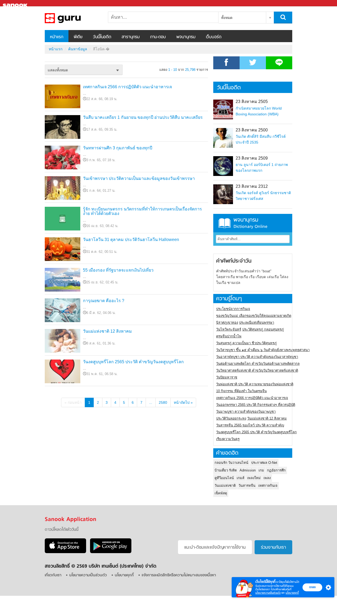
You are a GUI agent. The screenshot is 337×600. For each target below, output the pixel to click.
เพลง (267, 478)
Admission (248, 470)
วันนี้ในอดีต (102, 37)
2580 (163, 402)
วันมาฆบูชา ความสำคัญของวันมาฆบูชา (246, 412)
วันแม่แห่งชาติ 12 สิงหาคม (107, 331)
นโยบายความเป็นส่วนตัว (268, 592)
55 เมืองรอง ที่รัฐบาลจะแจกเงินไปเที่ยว (118, 270)
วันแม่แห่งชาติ (225, 486)
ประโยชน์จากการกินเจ (233, 309)
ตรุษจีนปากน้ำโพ (228, 336)
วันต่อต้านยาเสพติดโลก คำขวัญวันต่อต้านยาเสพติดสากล (258, 364)
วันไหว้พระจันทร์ (228, 329)
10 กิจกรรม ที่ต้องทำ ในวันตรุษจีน (241, 391)
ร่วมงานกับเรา (273, 547)
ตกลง (312, 587)
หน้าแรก (56, 37)
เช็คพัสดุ (221, 493)
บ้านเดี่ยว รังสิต (226, 470)
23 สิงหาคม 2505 (252, 101)
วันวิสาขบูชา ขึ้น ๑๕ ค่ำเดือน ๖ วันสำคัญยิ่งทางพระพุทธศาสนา (263, 350)
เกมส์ (240, 478)
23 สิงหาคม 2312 (252, 186)
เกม (261, 470)
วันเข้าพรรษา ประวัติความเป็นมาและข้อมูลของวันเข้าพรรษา (139, 178)
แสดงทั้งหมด (58, 70)
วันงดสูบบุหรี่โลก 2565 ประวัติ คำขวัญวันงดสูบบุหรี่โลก (133, 362)
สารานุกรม (131, 37)
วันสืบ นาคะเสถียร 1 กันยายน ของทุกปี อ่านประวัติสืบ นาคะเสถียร (143, 117)
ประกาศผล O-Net (264, 463)
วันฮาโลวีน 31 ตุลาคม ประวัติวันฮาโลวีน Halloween (131, 239)
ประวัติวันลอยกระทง (231, 418)
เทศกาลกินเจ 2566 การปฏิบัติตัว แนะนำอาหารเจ (127, 87)
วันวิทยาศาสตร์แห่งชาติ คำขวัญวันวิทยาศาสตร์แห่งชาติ (257, 370)
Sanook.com (16, 3)
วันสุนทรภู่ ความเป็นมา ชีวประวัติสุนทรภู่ (246, 343)
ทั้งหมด (226, 18)
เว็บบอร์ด (213, 37)
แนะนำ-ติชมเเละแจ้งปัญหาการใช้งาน (215, 547)
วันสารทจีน (247, 486)
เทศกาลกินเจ (267, 486)
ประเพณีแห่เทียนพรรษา (256, 322)
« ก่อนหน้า (73, 402)
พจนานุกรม (185, 37)
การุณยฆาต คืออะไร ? (103, 300)
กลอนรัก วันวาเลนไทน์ (231, 463)
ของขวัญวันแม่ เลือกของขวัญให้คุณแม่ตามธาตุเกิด (253, 316)
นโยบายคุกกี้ (292, 592)
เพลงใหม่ (254, 478)
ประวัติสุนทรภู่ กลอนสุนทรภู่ (263, 329)
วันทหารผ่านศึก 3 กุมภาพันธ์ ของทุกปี (117, 148)
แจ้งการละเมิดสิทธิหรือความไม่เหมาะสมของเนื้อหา (179, 575)
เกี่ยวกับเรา (53, 575)
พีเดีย (78, 37)
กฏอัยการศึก (276, 470)
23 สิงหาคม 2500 (252, 130)
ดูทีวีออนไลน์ (224, 478)
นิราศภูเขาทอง (227, 322)
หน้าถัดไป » (183, 402)
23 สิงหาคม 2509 (252, 158)
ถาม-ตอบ (158, 37)
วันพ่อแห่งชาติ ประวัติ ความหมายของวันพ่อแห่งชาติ (254, 384)
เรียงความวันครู (228, 439)
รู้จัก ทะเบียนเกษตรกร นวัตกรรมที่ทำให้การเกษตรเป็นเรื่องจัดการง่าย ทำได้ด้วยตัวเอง (142, 211)
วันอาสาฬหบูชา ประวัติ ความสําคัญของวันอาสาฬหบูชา (257, 357)
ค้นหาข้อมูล (77, 49)
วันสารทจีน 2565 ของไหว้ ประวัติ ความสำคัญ (250, 425)
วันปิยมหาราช (226, 377)
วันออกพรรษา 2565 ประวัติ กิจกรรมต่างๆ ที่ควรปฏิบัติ (255, 405)
